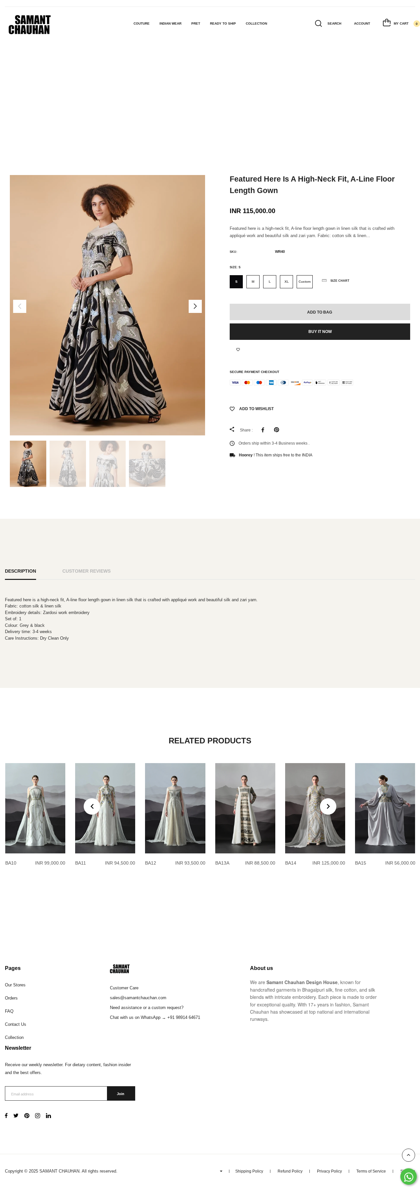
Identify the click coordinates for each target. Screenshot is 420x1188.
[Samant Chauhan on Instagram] (37, 1116)
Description (20, 571)
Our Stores (15, 984)
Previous (19, 306)
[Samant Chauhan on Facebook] (6, 1116)
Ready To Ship (223, 23)
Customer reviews (86, 571)
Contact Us (15, 1024)
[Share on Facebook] (264, 430)
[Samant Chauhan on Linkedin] (48, 1116)
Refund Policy (290, 1171)
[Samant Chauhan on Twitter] (15, 1116)
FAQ (9, 1011)
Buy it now (320, 331)
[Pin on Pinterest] (278, 430)
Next (195, 306)
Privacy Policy (329, 1171)
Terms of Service (371, 1171)
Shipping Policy (249, 1171)
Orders (11, 998)
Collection (256, 23)
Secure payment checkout (254, 372)
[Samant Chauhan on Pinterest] (26, 1116)
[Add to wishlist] (238, 349)
